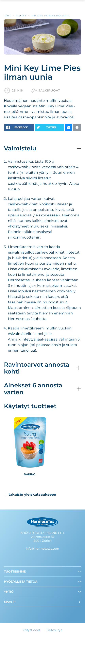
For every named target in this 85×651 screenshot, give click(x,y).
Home (7, 16)
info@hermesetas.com (42, 548)
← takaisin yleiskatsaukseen (30, 494)
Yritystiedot (31, 630)
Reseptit (21, 16)
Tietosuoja (54, 630)
